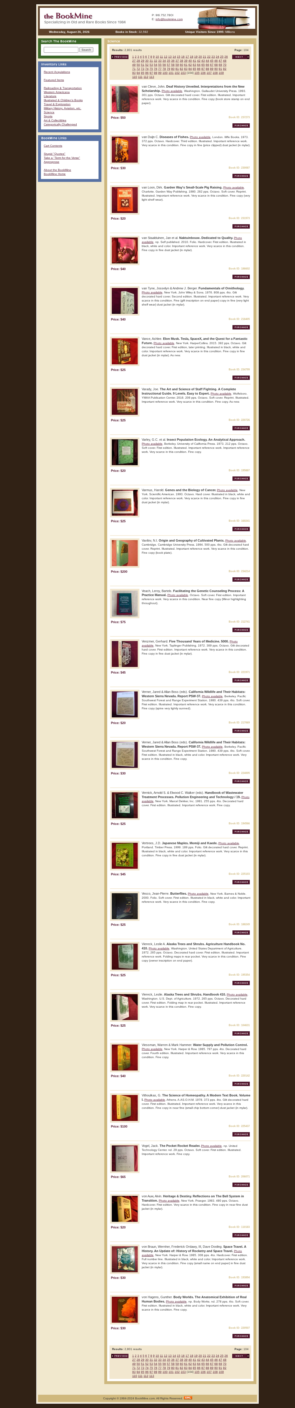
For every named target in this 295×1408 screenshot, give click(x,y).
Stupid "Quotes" (54, 153)
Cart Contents (53, 145)
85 (194, 68)
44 (207, 60)
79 (168, 68)
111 (140, 76)
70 (224, 64)
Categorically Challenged (60, 124)
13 (170, 56)
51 (142, 64)
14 (174, 56)
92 (224, 68)
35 (168, 60)
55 (160, 64)
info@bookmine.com (169, 19)
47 (220, 60)
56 (164, 64)
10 (157, 56)
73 (142, 68)
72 (138, 68)
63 (194, 64)
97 (151, 72)
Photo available (172, 91)
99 (160, 72)
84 (190, 68)
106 (203, 72)
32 (155, 60)
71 (134, 68)
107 (209, 72)
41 (194, 60)
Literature (50, 96)
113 (151, 76)
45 (211, 60)
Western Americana (57, 92)
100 (165, 72)
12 (165, 56)
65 (203, 64)
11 (161, 56)
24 (217, 56)
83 (186, 68)
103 (183, 72)
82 (181, 68)
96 (147, 72)
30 (147, 60)
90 (216, 68)
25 (222, 56)
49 (134, 64)
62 (190, 64)
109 (221, 72)
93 (134, 72)
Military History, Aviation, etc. (62, 108)
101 (171, 72)
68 (216, 64)
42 (199, 60)
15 (178, 56)
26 (226, 56)
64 (199, 64)
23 (213, 56)
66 (207, 64)
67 (211, 64)
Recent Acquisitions (57, 71)
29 (142, 60)
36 (173, 60)
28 (138, 60)
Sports (48, 116)
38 (181, 60)
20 (200, 56)
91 (220, 68)
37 (177, 60)
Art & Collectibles (55, 120)
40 (190, 60)
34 (164, 60)
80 (173, 68)
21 (204, 56)
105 (197, 72)
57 (168, 64)
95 (142, 72)
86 (199, 68)
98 (155, 72)
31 (151, 60)
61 (186, 64)
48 (224, 60)
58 (173, 64)
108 (215, 72)
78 (164, 68)
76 (155, 68)
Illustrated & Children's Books (63, 100)
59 (177, 64)
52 (147, 64)
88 (207, 68)
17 (187, 56)
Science (49, 112)
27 (134, 60)
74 (147, 68)
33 (160, 60)
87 (203, 68)
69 (220, 64)
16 (183, 56)
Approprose (51, 161)
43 (203, 60)
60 (181, 64)
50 (138, 64)
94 (138, 72)
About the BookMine (57, 169)
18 (191, 56)
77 (160, 68)
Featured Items (54, 80)
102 (177, 72)
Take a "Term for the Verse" (62, 157)
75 (151, 68)
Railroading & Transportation (63, 88)
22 (209, 56)
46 (216, 60)
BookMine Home (55, 174)
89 (211, 68)
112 (145, 76)
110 (134, 76)
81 (177, 68)
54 (155, 64)
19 (196, 56)
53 (151, 64)
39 (186, 60)
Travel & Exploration (57, 104)
